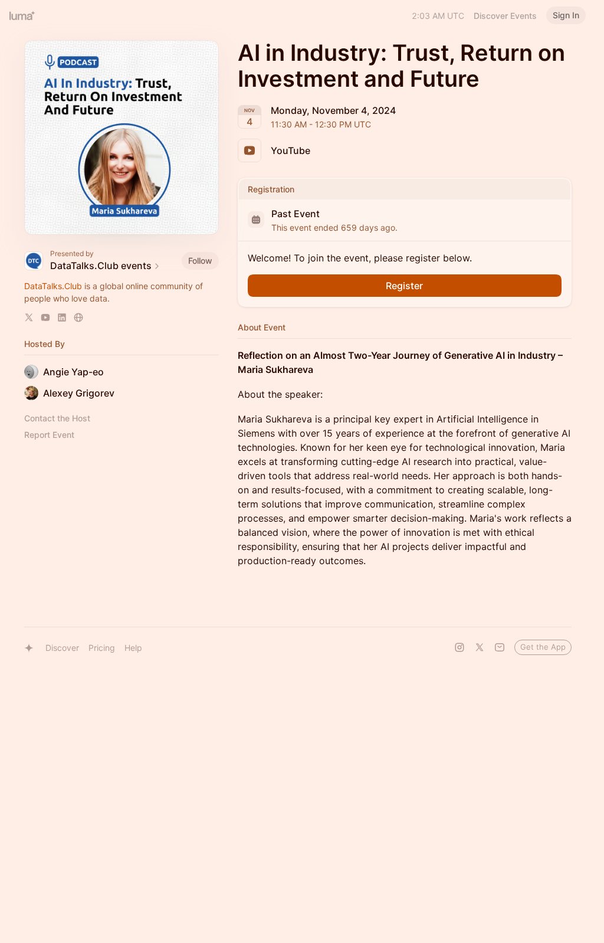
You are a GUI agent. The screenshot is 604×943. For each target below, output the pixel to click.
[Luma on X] (480, 647)
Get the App (543, 646)
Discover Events (505, 16)
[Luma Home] (22, 15)
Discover (62, 648)
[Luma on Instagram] (459, 647)
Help (133, 648)
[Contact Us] (500, 647)
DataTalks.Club (53, 286)
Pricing (101, 648)
